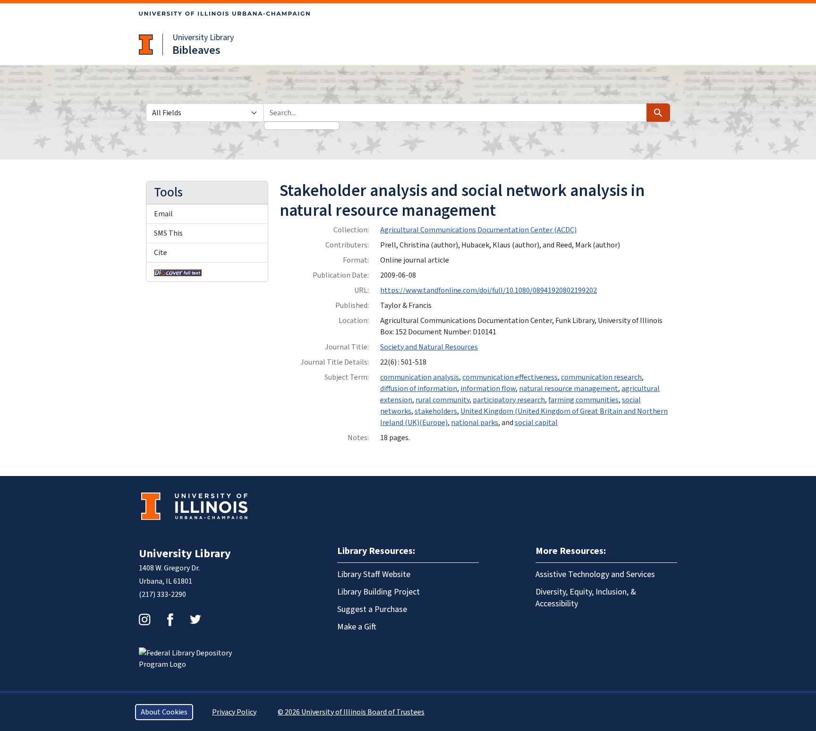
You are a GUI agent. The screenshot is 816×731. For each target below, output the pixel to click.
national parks (474, 422)
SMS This (168, 233)
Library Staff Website (373, 574)
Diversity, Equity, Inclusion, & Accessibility (586, 598)
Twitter (195, 619)
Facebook (170, 619)
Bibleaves (196, 50)
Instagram (144, 619)
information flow (488, 388)
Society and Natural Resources (429, 347)
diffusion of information (418, 388)
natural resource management (568, 388)
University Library (203, 37)
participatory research (509, 400)
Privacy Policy (234, 712)
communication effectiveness (510, 377)
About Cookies (164, 712)
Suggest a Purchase (372, 609)
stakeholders (436, 411)
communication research (601, 377)
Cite (160, 252)
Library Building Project (378, 592)
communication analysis (419, 377)
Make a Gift (356, 627)
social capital (536, 422)
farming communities (583, 400)
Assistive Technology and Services (595, 574)
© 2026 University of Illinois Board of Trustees (351, 712)
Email (163, 214)
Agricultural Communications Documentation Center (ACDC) (478, 230)
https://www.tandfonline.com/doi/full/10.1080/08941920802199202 (488, 290)
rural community (442, 400)
